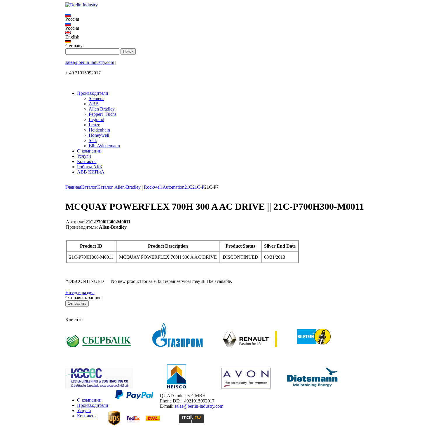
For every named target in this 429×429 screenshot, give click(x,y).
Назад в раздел (80, 292)
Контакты (87, 161)
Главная (73, 187)
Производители (92, 93)
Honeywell (99, 135)
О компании (89, 150)
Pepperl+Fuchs (102, 114)
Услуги (84, 156)
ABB (94, 103)
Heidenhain (99, 129)
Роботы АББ (89, 166)
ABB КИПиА (90, 171)
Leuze (94, 124)
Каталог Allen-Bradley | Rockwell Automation (140, 187)
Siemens (96, 98)
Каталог (89, 187)
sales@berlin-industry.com (89, 62)
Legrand (96, 119)
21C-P (198, 187)
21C (188, 187)
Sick (93, 140)
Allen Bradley (102, 108)
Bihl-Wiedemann (104, 145)
